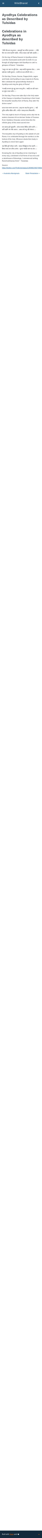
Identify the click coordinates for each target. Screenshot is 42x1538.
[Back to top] (39, 1534)
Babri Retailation (33, 173)
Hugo (11, 1534)
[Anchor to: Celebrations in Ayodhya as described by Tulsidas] (38, 37)
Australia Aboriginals (10, 173)
